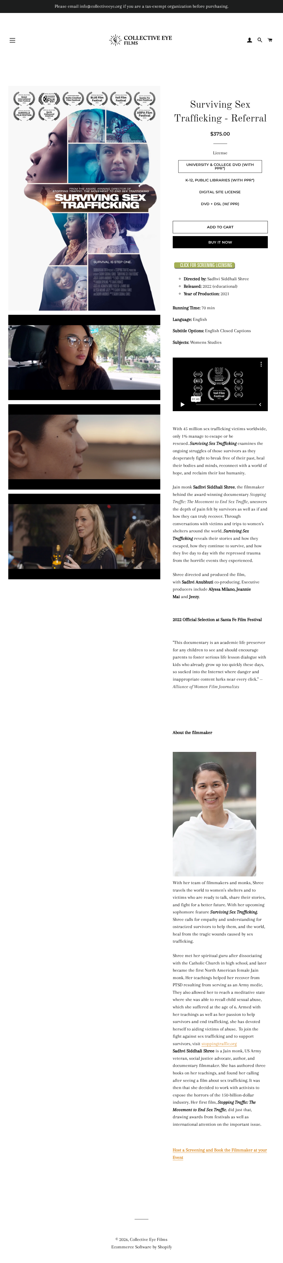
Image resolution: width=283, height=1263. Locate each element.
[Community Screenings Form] (204, 267)
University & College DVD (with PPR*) (220, 166)
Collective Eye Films (148, 1239)
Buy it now (220, 242)
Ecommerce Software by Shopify (141, 1246)
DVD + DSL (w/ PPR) (220, 204)
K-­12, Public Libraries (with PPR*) (220, 180)
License (220, 152)
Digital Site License (220, 192)
